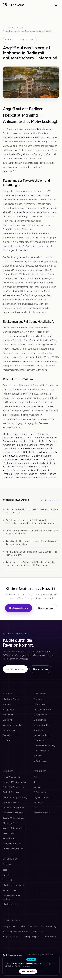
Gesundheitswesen (11, 802)
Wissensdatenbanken (13, 725)
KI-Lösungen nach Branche (15, 931)
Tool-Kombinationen (28, 926)
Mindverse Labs (10, 904)
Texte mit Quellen (41, 725)
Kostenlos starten (18, 608)
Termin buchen (10, 890)
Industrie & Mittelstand (13, 807)
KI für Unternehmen (12, 776)
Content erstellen (10, 735)
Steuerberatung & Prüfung (15, 797)
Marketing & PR (10, 823)
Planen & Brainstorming (44, 745)
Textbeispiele (37, 931)
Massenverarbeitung (42, 735)
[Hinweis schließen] (41, 971)
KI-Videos (37, 699)
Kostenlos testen (15, 669)
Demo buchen (45, 608)
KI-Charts (37, 755)
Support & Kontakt (41, 812)
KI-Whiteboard (40, 714)
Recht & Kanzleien (11, 792)
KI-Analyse (38, 730)
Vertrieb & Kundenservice (14, 828)
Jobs (5, 869)
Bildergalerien (49, 936)
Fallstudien (38, 802)
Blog (35, 776)
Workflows (7, 719)
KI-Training (38, 740)
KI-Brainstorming (41, 750)
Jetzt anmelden (28, 971)
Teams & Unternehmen (13, 818)
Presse (6, 875)
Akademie (38, 787)
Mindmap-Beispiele (30, 936)
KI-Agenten (8, 709)
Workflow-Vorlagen (49, 926)
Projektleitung (9, 838)
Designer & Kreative (12, 843)
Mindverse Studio (11, 699)
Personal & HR (9, 833)
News (22, 28)
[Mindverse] (14, 4)
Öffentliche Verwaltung (13, 787)
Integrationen (9, 730)
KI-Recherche (39, 719)
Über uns (7, 864)
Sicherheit (7, 880)
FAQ (35, 807)
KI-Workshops (39, 792)
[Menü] (56, 5)
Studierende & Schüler (13, 848)
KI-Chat (6, 704)
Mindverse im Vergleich (13, 885)
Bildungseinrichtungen (13, 812)
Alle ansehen (50, 500)
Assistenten (8, 714)
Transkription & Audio (43, 709)
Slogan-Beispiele (10, 936)
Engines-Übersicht (41, 797)
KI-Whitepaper (40, 760)
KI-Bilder (7, 740)
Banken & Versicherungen (14, 782)
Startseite (9, 28)
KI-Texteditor (39, 704)
